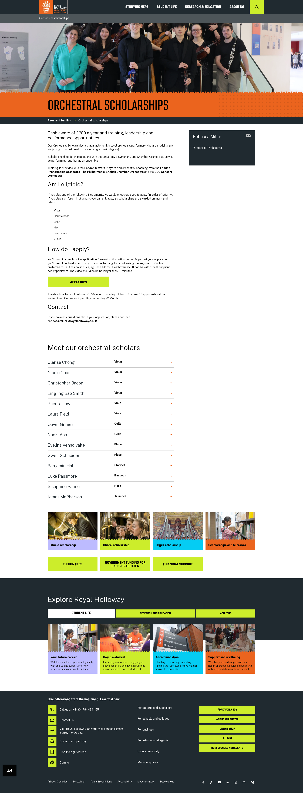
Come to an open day (73, 741)
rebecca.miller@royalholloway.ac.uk (72, 321)
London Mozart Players (100, 168)
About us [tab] (225, 613)
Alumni (227, 738)
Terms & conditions (101, 781)
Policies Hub (167, 781)
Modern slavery (145, 781)
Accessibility (124, 781)
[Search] (257, 7)
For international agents (153, 740)
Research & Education (203, 7)
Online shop (227, 729)
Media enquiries (147, 762)
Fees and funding (59, 120)
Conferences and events (227, 748)
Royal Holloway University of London (53, 7)
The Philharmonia (93, 172)
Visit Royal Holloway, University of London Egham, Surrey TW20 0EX (91, 730)
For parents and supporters (154, 707)
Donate (64, 762)
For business (145, 729)
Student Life (167, 7)
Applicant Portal (227, 719)
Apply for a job (227, 709)
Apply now (78, 282)
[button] (203, 782)
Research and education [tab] (155, 613)
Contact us (67, 720)
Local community (148, 751)
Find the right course (73, 752)
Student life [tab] (81, 613)
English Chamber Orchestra (125, 172)
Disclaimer (79, 781)
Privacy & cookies (58, 781)
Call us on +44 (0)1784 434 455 (79, 709)
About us (237, 7)
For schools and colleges (153, 718)
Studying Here (136, 7)
